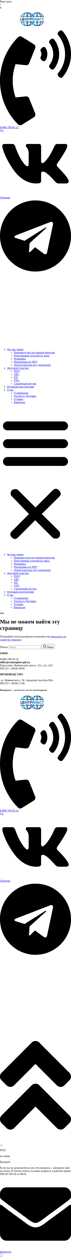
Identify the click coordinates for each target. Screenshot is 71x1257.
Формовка (20, 358)
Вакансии (19, 402)
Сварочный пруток (25, 383)
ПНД (17, 371)
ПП (16, 377)
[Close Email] (1, 1145)
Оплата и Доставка (25, 396)
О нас (10, 389)
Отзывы (18, 399)
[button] (35, 478)
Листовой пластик (18, 368)
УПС (17, 380)
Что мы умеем (15, 349)
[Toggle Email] (1, 1255)
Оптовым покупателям (20, 386)
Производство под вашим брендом (34, 352)
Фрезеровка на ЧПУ (25, 361)
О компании (21, 392)
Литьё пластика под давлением (32, 364)
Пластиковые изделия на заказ (31, 355)
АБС (16, 374)
